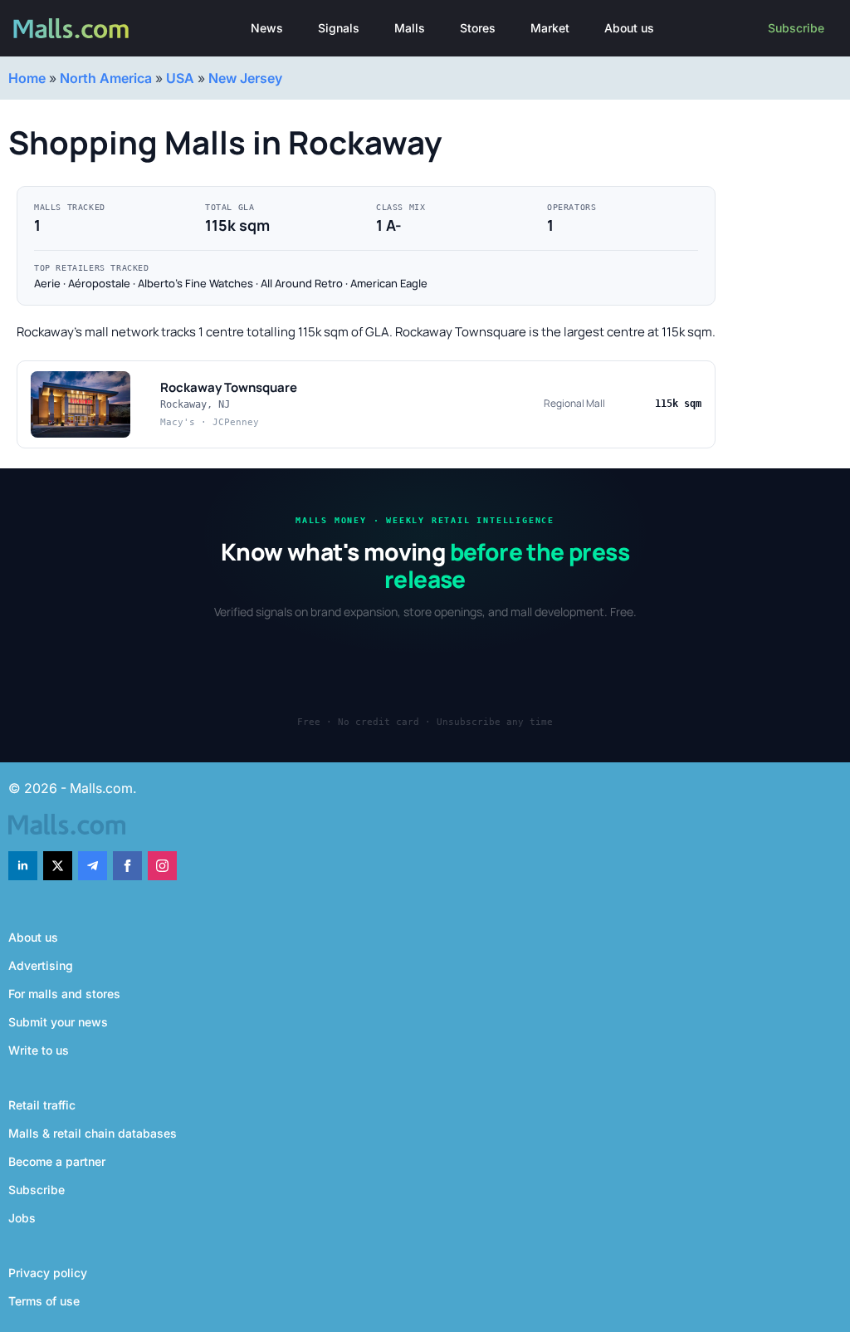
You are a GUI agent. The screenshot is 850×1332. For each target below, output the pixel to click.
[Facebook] (127, 865)
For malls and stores (64, 994)
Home (27, 78)
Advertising (40, 965)
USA (180, 78)
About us (629, 28)
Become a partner (56, 1161)
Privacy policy (47, 1273)
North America (106, 78)
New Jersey (245, 78)
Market (549, 28)
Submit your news (58, 1022)
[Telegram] (92, 865)
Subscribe (796, 28)
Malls (409, 28)
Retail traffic (42, 1105)
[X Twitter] (57, 865)
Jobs (22, 1218)
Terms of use (44, 1301)
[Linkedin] (22, 865)
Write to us (38, 1050)
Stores (478, 28)
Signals (338, 28)
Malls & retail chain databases (92, 1133)
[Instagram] (162, 865)
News (267, 28)
